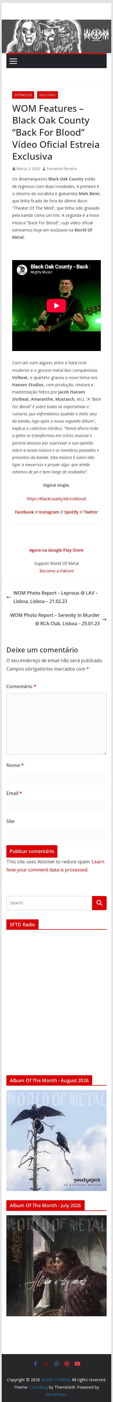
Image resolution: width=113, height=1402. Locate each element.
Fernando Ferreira (62, 168)
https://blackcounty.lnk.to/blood (56, 498)
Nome (15, 765)
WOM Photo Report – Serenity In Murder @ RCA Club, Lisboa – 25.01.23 (55, 619)
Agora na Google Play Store (56, 550)
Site (10, 821)
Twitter (91, 512)
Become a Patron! (56, 571)
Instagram (49, 512)
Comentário (21, 686)
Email (14, 793)
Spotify (71, 512)
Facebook (24, 512)
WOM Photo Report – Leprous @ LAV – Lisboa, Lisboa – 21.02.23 (55, 597)
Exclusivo (47, 95)
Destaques (23, 95)
